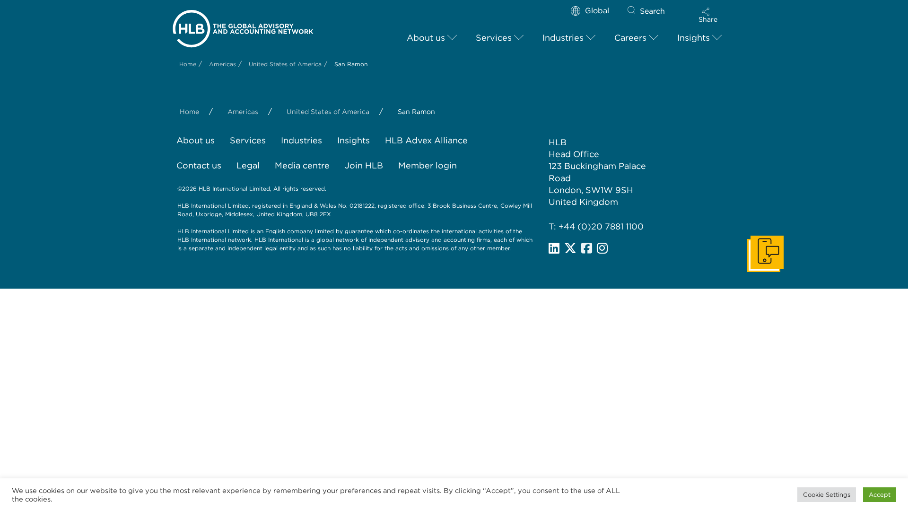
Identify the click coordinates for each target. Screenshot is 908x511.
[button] (708, 15)
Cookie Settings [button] (826, 494)
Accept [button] (880, 494)
